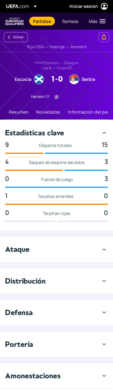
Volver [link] (18, 37)
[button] (96, 21)
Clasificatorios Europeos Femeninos (14, 21)
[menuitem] (42, 21)
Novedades (48, 112)
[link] (42, 21)
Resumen (19, 112)
